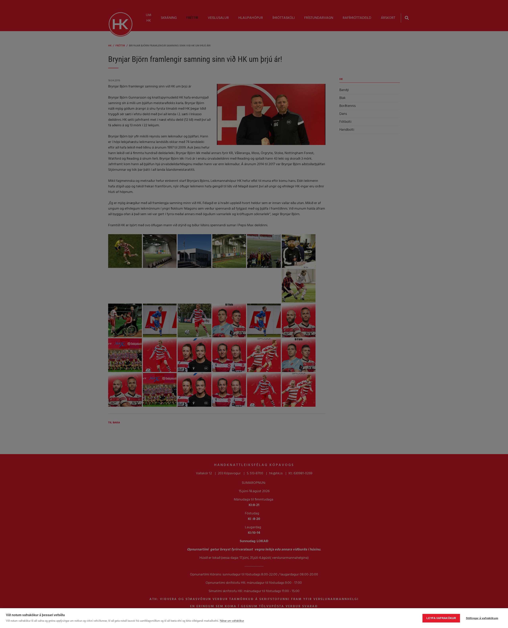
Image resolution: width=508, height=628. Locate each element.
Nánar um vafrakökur (232, 620)
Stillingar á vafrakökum (482, 618)
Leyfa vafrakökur (441, 618)
